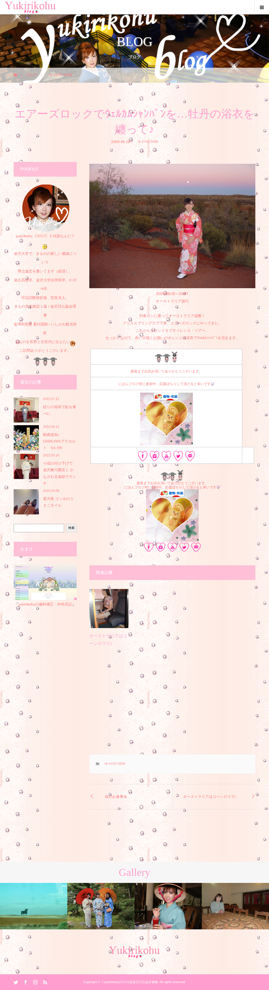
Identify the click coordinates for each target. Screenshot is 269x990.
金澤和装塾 (23, 324)
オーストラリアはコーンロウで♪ (209, 797)
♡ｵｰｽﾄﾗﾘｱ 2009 (146, 141)
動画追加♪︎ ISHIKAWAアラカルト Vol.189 (59, 441)
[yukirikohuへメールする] (190, 457)
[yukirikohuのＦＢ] (143, 457)
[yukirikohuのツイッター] (178, 457)
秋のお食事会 (116, 797)
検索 (71, 528)
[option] (33, 906)
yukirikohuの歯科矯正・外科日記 (45, 604)
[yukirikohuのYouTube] (166, 457)
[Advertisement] (172, 705)
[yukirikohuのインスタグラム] (155, 457)
